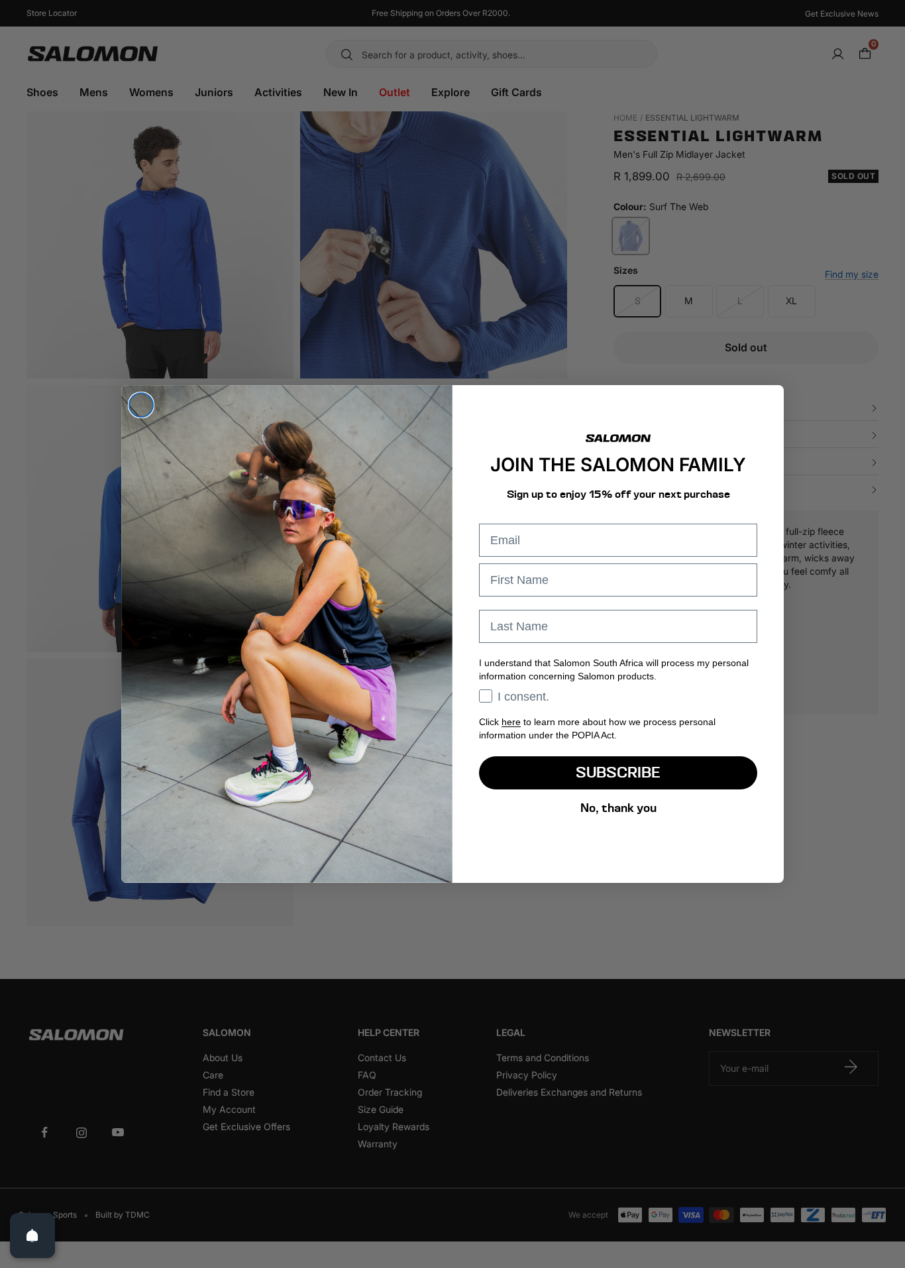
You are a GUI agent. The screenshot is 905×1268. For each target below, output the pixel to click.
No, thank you (618, 808)
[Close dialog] (141, 405)
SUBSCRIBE (618, 772)
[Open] (32, 1235)
